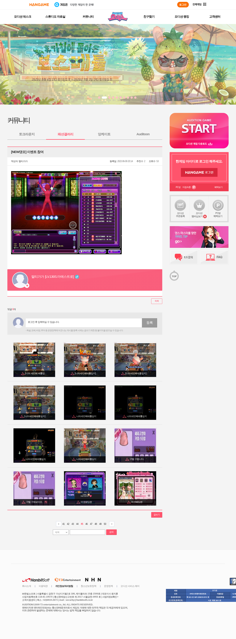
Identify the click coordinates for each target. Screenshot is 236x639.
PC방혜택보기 (218, 214)
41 (63, 524)
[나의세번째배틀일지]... (86, 373)
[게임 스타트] (199, 126)
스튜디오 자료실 (55, 16)
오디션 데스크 (22, 16)
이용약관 (43, 586)
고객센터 (214, 16)
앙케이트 (104, 134)
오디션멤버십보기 (197, 215)
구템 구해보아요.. (36, 502)
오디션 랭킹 (182, 16)
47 (91, 524)
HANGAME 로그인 (199, 172)
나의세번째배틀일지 (86, 416)
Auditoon (143, 134)
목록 (157, 301)
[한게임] (39, 4)
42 (68, 524)
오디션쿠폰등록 (180, 214)
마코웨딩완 (86, 502)
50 (105, 524)
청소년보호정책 (88, 586)
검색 (111, 532)
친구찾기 (149, 16)
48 (96, 524)
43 (73, 524)
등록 (149, 322)
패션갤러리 (65, 134)
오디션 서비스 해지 (130, 586)
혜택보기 (218, 187)
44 (77, 524)
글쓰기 (157, 514)
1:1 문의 (184, 257)
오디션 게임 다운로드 (199, 143)
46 (86, 524)
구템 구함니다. (137, 459)
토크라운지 (27, 134)
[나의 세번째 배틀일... (36, 373)
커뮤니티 (88, 16)
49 (100, 524)
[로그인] (183, 4)
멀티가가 (23, 161)
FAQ (214, 257)
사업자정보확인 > (110, 597)
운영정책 (108, 586)
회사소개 (26, 586)
